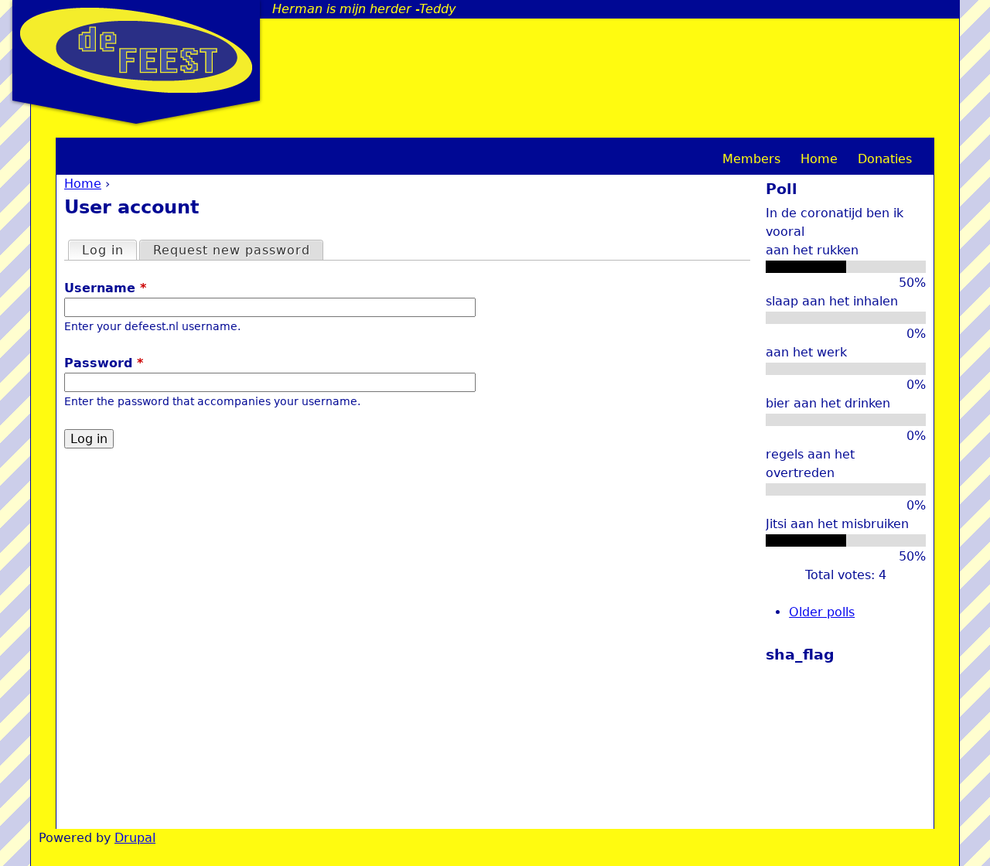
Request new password (231, 250)
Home (82, 183)
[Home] (136, 50)
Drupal (134, 837)
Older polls (822, 612)
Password (103, 363)
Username (105, 288)
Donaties (885, 159)
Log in (109, 250)
